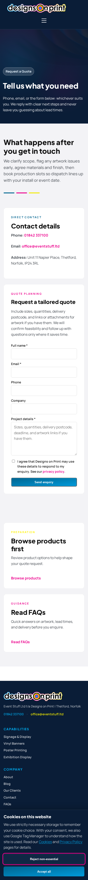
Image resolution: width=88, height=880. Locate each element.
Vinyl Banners (14, 743)
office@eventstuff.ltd (41, 246)
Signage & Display (17, 737)
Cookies (45, 841)
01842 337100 (36, 235)
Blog (7, 784)
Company (18, 400)
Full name (19, 345)
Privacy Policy (71, 841)
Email (16, 364)
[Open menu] (44, 21)
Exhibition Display (18, 757)
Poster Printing (15, 750)
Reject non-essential (44, 859)
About (8, 777)
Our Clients (12, 790)
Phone (16, 382)
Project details (23, 419)
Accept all (44, 871)
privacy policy (53, 471)
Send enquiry (44, 482)
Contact (10, 797)
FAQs (7, 804)
